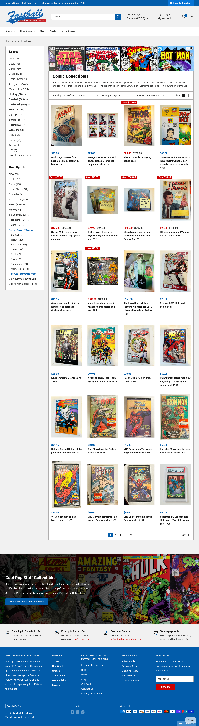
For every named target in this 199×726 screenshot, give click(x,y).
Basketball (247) (18, 104)
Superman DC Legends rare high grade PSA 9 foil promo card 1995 (174, 520)
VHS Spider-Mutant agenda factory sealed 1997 (138, 518)
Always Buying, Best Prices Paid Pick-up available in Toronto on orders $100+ (45, 3)
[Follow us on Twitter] (77, 712)
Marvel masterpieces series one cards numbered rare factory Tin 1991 (138, 236)
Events (85, 674)
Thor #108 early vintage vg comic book (137, 159)
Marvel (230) (18, 239)
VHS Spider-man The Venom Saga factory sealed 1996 (138, 451)
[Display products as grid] (183, 95)
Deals (53, 31)
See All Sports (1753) (20, 155)
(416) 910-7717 (81, 639)
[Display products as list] (188, 95)
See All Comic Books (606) (24, 273)
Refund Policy (129, 675)
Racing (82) (15, 124)
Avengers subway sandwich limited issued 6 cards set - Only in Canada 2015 (102, 161)
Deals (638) (15, 63)
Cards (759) (15, 68)
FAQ (83, 679)
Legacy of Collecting (92, 693)
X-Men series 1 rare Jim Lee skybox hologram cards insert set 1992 (103, 236)
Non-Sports (26, 31)
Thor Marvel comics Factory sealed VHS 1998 (102, 451)
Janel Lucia (29, 717)
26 (131, 535)
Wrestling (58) (17, 130)
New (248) (14, 58)
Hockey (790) (16, 94)
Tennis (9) (14, 145)
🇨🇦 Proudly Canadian (180, 3)
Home (8, 41)
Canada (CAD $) (14, 706)
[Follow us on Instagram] (83, 712)
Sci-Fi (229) (15, 204)
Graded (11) (17, 254)
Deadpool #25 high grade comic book (173, 305)
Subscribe (165, 687)
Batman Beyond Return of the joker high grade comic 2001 (66, 451)
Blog (83, 669)
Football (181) (17, 109)
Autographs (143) (18, 199)
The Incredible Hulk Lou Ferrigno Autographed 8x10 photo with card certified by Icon (138, 308)
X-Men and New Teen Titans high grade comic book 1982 (102, 380)
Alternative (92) (19, 244)
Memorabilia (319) (19, 89)
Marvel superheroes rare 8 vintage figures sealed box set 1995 (101, 307)
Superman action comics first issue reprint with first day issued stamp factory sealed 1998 (175, 162)
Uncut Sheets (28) (18, 189)
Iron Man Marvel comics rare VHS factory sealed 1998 (175, 451)
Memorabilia (59, 680)
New (42, 31)
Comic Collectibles (22, 41)
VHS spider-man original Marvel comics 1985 (63, 518)
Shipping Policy (130, 670)
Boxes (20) (16, 259)
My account (164, 18)
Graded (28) (15, 73)
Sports (8, 31)
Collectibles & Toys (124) (22, 278)
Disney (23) (15, 225)
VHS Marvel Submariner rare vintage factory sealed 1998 (102, 518)
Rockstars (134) (18, 219)
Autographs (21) (19, 264)
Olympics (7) (15, 135)
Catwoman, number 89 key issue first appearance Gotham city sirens (65, 307)
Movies (56, 685)
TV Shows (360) (18, 214)
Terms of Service (131, 666)
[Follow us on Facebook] (72, 712)
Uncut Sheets (68, 31)
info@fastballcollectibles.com (126, 639)
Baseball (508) (17, 99)
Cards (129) (17, 249)
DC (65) (15, 235)
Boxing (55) (15, 119)
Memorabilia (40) (20, 268)
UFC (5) (13, 150)
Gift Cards (86, 684)
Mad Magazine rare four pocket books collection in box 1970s (65, 161)
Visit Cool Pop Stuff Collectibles (26, 601)
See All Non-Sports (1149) (23, 283)
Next (184, 534)
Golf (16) (14, 114)
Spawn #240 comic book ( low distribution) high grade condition (65, 236)
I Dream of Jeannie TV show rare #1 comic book (174, 234)
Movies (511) (16, 209)
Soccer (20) (15, 140)
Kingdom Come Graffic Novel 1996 (66, 380)
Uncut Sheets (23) (18, 79)
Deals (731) (15, 179)
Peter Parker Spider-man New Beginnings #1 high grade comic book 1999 (175, 381)
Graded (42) (15, 194)
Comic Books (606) (19, 230)
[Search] (118, 16)
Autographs (58, 675)
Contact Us (87, 688)
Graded (56, 670)
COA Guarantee (130, 680)
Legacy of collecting (92, 665)
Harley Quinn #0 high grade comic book (137, 380)
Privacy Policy (129, 661)
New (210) (14, 174)
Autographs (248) (18, 84)
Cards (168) (15, 184)
